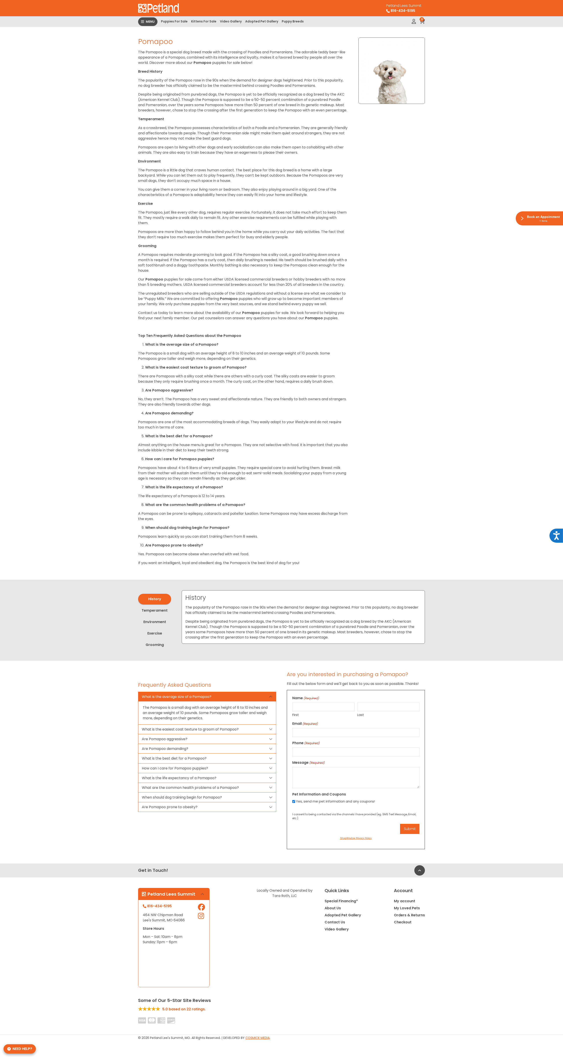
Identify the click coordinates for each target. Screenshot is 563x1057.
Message (308, 762)
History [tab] (154, 598)
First (295, 714)
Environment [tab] (154, 621)
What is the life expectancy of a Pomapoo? (179, 777)
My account (404, 901)
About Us (333, 908)
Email (305, 723)
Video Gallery (231, 21)
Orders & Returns (409, 915)
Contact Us (335, 922)
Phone (306, 742)
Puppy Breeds (293, 21)
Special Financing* (341, 901)
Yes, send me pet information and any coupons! (335, 801)
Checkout (402, 922)
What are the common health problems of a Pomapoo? (190, 787)
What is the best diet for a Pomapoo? (174, 758)
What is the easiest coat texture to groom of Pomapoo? (190, 729)
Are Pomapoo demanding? (165, 748)
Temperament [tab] (155, 610)
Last (360, 714)
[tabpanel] (303, 617)
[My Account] (414, 21)
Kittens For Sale (203, 21)
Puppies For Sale (174, 21)
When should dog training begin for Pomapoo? (182, 797)
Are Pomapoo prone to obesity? (169, 807)
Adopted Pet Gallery (261, 21)
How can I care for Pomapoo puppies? (175, 768)
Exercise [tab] (154, 633)
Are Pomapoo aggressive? (164, 739)
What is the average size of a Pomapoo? (176, 696)
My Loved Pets (407, 908)
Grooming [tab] (155, 644)
